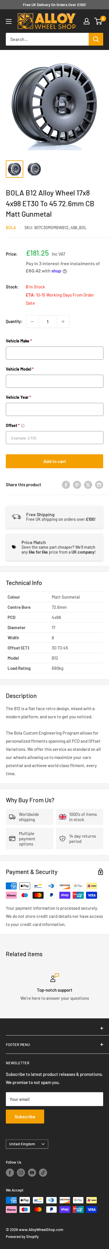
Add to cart (54, 461)
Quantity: (14, 321)
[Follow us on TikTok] (43, 1173)
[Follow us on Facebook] (10, 1173)
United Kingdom (22, 1144)
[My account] (87, 21)
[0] (98, 21)
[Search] (96, 39)
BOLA (11, 227)
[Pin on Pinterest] (77, 484)
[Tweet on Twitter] (88, 484)
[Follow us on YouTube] (32, 1173)
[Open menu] (9, 21)
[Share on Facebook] (66, 484)
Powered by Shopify (22, 1236)
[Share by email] (99, 484)
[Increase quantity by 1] (63, 321)
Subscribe (25, 1116)
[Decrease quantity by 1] (32, 321)
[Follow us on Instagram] (21, 1173)
